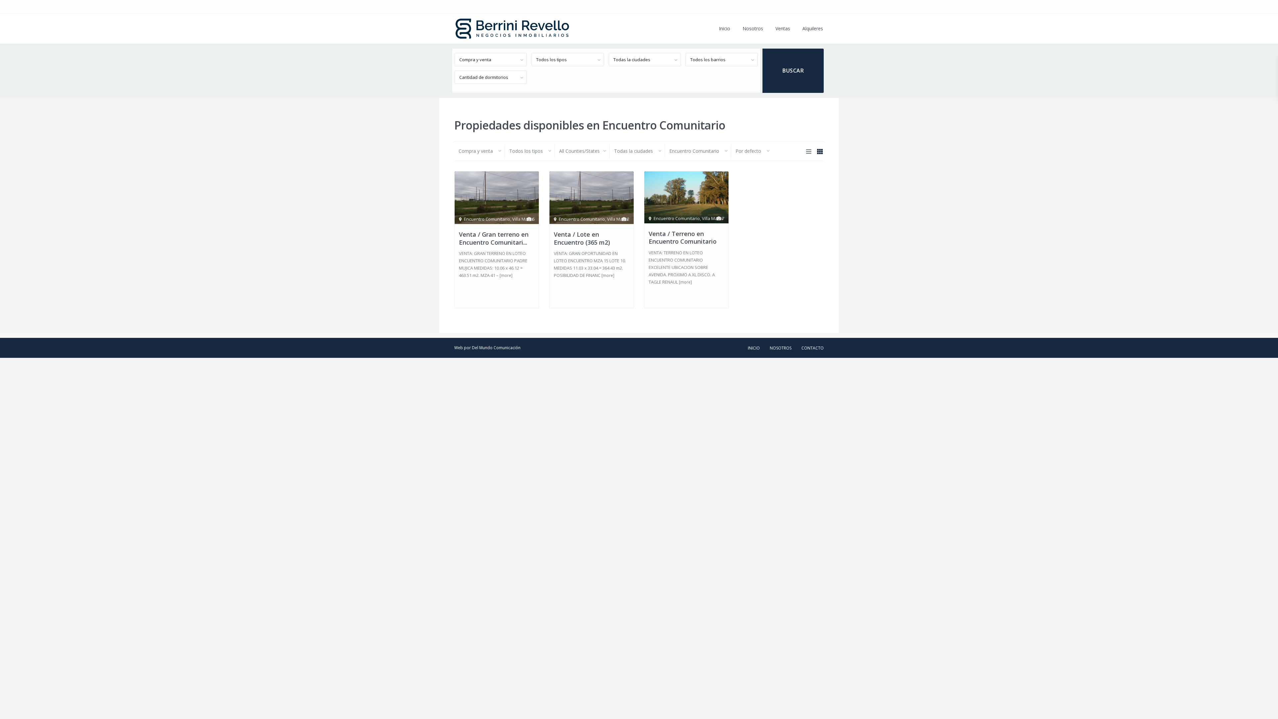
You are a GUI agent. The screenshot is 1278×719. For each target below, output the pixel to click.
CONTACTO (812, 348)
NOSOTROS (780, 348)
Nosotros (753, 28)
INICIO (754, 348)
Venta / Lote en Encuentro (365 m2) (582, 238)
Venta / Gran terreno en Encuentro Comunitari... (494, 238)
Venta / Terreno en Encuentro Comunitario (683, 237)
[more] (506, 275)
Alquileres (812, 28)
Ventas (782, 28)
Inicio (724, 28)
